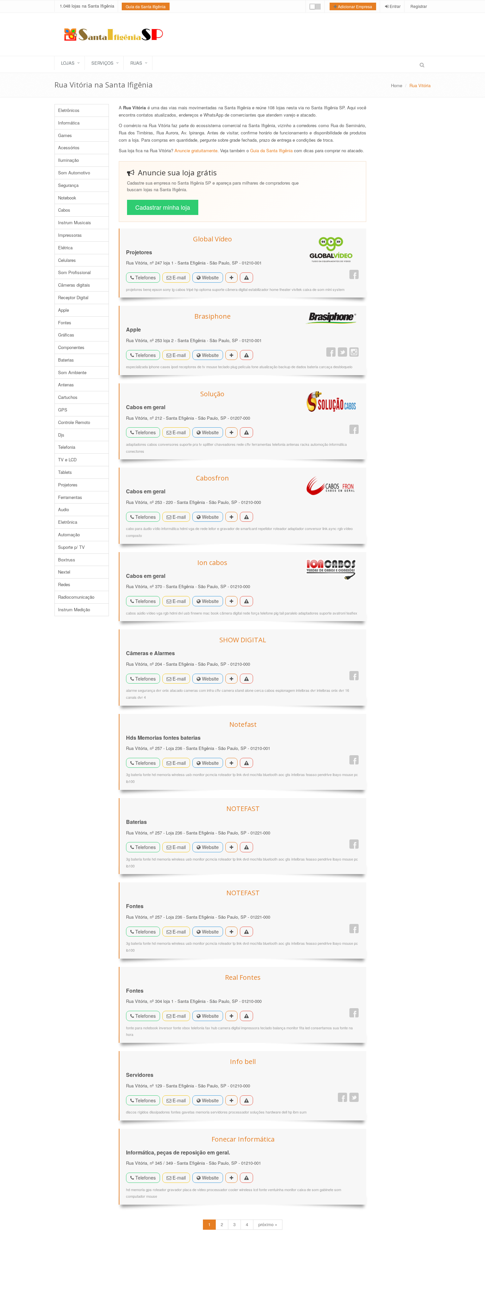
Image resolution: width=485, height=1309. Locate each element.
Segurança (68, 185)
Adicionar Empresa (354, 6)
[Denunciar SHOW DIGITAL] (246, 679)
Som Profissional (74, 272)
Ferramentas (70, 497)
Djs (61, 435)
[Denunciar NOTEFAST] (246, 847)
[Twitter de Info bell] (354, 1097)
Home (396, 85)
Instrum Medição (74, 609)
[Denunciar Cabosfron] (246, 517)
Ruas (136, 63)
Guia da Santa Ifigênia (146, 6)
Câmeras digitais (74, 285)
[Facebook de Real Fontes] (354, 1012)
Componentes (71, 347)
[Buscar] (422, 65)
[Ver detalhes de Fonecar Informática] (231, 1178)
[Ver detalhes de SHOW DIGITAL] (231, 679)
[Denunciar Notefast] (246, 763)
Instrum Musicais (74, 222)
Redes (64, 584)
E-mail (178, 277)
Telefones (145, 277)
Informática (69, 123)
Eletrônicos (69, 110)
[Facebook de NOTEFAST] (354, 844)
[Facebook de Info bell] (342, 1097)
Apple (63, 310)
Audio (63, 509)
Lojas (68, 63)
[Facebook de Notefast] (354, 759)
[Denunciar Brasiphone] (246, 355)
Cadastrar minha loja (162, 207)
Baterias (66, 360)
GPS (62, 410)
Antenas (66, 384)
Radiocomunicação (76, 597)
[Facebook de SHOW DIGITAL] (354, 675)
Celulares (67, 260)
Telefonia (66, 447)
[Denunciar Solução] (246, 432)
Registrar (418, 6)
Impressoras (70, 235)
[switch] (315, 6)
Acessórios (69, 147)
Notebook (67, 198)
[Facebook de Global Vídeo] (354, 274)
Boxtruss (66, 559)
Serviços (102, 63)
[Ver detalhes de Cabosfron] (231, 517)
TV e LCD (67, 459)
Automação (69, 534)
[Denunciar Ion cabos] (246, 601)
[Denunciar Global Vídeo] (246, 277)
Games (65, 135)
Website (210, 277)
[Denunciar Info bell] (246, 1100)
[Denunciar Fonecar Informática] (246, 1178)
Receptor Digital (73, 297)
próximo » (267, 1224)
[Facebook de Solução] (354, 429)
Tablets (65, 472)
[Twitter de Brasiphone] (342, 352)
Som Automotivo (74, 172)
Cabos (64, 210)
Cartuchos (68, 397)
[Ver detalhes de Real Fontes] (231, 1016)
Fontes (64, 322)
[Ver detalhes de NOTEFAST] (231, 847)
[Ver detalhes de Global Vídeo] (231, 277)
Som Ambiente (72, 372)
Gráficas (66, 335)
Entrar (395, 6)
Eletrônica (67, 522)
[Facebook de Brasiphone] (331, 352)
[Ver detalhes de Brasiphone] (231, 355)
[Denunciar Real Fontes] (246, 1016)
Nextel (64, 572)
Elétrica (65, 247)
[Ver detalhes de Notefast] (231, 763)
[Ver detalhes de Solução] (231, 432)
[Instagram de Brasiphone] (354, 352)
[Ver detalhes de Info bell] (231, 1100)
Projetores (68, 484)
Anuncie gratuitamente (196, 150)
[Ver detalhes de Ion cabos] (231, 601)
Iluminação (68, 160)
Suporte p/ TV (71, 547)
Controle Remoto (74, 422)
